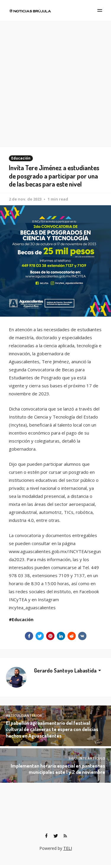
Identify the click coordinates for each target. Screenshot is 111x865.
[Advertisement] (55, 79)
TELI (67, 848)
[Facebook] (46, 835)
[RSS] (65, 835)
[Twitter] (56, 835)
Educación (20, 158)
